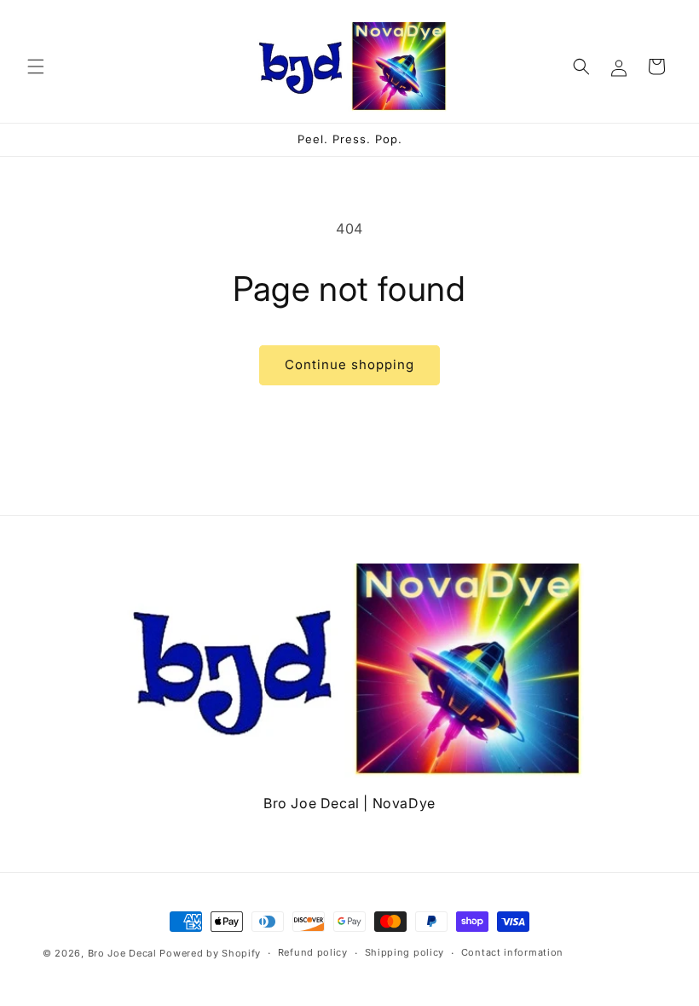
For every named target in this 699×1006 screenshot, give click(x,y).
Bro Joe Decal (122, 953)
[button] (36, 66)
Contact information (512, 952)
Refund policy (313, 952)
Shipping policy (405, 952)
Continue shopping (349, 364)
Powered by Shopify (210, 953)
